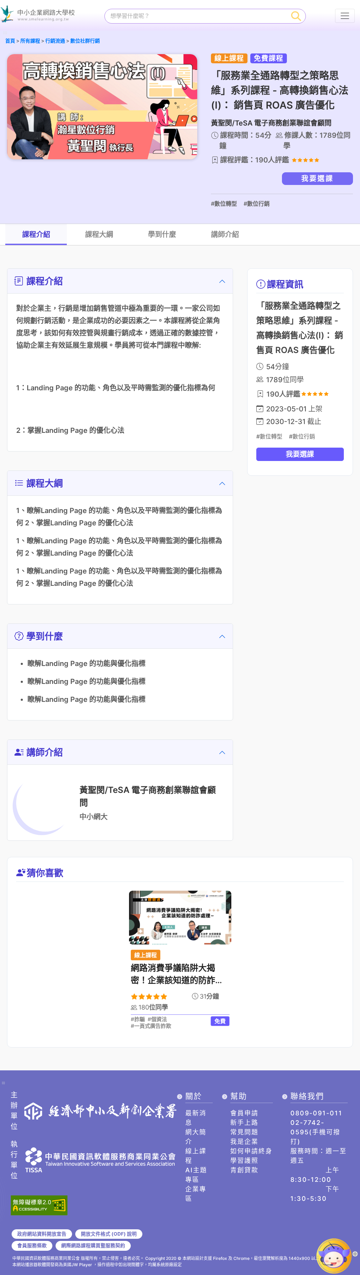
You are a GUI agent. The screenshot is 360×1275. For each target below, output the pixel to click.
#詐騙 (138, 1019)
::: (5, 33)
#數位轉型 (224, 203)
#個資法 (157, 1019)
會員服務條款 (32, 1245)
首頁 (10, 41)
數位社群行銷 (85, 41)
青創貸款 (244, 1170)
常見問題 (244, 1132)
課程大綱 (99, 234)
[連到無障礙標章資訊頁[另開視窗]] (39, 1204)
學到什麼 (162, 234)
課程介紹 (36, 234)
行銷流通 (55, 41)
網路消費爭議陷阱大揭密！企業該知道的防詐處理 (177, 980)
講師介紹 (225, 234)
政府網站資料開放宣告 (41, 1234)
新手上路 (244, 1122)
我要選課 (317, 178)
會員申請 (244, 1113)
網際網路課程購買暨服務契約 (93, 1245)
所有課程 (30, 41)
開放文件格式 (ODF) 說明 (109, 1234)
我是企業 (244, 1141)
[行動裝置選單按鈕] (345, 16)
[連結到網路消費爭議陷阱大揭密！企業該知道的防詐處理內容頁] (180, 917)
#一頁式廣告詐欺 (151, 1026)
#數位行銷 (257, 203)
